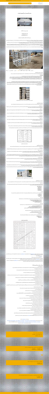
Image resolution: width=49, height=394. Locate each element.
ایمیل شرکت (40, 256)
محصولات (30, 33)
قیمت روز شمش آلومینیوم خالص (27, 59)
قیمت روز (15, 70)
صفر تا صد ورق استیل (29, 19)
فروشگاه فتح (29, 32)
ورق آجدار (30, 52)
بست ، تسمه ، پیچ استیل (28, 44)
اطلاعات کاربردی (11, 70)
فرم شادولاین (29, 51)
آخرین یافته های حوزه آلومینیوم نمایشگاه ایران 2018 (25, 65)
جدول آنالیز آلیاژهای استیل (28, 66)
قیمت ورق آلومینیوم (16, 260)
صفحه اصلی (32, 70)
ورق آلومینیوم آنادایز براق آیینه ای (32, 320)
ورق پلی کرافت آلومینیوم (28, 11)
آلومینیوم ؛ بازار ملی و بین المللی (27, 24)
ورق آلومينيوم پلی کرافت (27, 320)
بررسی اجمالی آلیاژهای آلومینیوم (27, 13)
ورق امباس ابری (29, 53)
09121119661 (18, 0)
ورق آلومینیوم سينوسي (18, 320)
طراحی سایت (18, 392)
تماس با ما (24, 70)
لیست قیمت (7, 70)
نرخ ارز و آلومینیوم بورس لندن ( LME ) (27, 60)
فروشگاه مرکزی (29, 31)
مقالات (29, 70)
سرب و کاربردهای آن (29, 18)
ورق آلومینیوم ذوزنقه (22, 320)
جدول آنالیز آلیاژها (29, 64)
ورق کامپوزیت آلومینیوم (28, 46)
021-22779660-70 (14, 0)
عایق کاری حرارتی (29, 17)
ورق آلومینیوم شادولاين (13, 320)
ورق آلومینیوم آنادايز (9, 320)
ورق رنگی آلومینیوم (29, 40)
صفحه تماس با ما (37, 259)
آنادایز (30, 39)
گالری (21, 70)
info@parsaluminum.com (8, 0)
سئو (15, 392)
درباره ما (32, 25)
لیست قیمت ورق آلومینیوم (28, 58)
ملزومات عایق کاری (29, 12)
